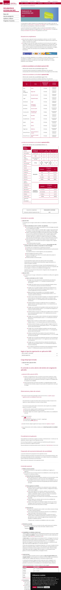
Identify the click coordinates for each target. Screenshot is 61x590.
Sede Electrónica (49, 445)
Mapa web (5, 14)
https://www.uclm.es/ (47, 29)
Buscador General (34, 95)
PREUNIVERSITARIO (24, 1)
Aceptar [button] (34, 587)
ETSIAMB (33, 118)
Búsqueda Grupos (34, 98)
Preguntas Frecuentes (8, 21)
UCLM (22, 3)
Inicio (22, 5)
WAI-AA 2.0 (33, 536)
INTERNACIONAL (47, 3)
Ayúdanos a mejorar (50, 423)
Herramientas (55, 1)
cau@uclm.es (35, 420)
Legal (32, 101)
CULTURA (54, 3)
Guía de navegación (8, 16)
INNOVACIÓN (40, 3)
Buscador (33, 115)
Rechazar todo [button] (40, 587)
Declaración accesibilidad (33, 105)
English (49, 1)
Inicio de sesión (34, 108)
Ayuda (32, 122)
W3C (42, 536)
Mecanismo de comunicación (34, 112)
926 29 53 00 (28, 417)
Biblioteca (33, 129)
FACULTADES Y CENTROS (27, 353)
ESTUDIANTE (32, 1)
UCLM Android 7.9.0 (27, 30)
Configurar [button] (47, 587)
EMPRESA (38, 1)
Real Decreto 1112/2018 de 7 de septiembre (37, 24)
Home (32, 88)
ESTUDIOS (27, 3)
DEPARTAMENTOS (26, 355)
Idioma (32, 125)
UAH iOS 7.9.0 (34, 30)
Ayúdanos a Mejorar (8, 18)
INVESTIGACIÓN (33, 3)
